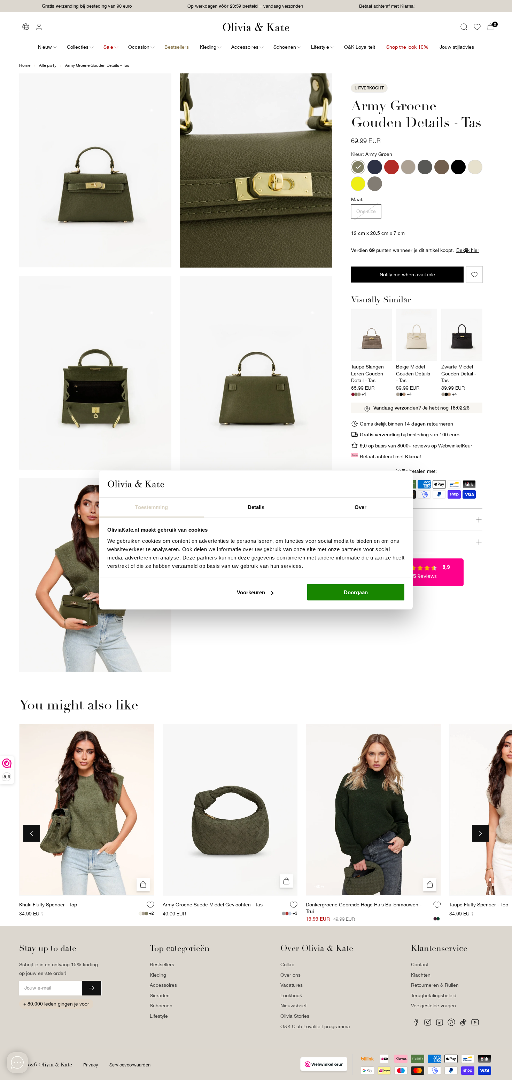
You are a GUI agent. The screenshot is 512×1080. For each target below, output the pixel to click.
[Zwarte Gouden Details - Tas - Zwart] (458, 167)
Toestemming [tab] (151, 507)
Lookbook (291, 995)
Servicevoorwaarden (129, 1064)
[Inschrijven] (91, 988)
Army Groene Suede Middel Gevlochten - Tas (213, 904)
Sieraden (160, 995)
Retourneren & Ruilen (435, 985)
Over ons (290, 975)
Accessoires (163, 985)
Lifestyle (159, 1016)
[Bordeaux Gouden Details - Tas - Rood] (391, 167)
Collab (287, 964)
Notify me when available (407, 274)
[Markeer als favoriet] (474, 275)
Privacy (90, 1064)
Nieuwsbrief (293, 1005)
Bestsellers (162, 964)
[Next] (480, 833)
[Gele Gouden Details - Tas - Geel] (358, 184)
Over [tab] (360, 507)
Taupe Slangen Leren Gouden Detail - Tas (367, 373)
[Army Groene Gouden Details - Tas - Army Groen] (358, 167)
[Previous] (31, 833)
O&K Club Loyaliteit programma (315, 1026)
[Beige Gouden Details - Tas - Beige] (475, 167)
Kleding (158, 975)
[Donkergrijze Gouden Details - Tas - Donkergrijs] (425, 167)
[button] (464, 26)
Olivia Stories (294, 1016)
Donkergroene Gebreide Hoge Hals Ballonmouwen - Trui (363, 908)
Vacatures (291, 985)
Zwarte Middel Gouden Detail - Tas (458, 373)
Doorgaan (356, 592)
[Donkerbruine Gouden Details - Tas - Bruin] (442, 167)
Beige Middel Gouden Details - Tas (413, 373)
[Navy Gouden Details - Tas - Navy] (375, 167)
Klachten (420, 975)
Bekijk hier (467, 250)
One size (366, 211)
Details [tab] (256, 507)
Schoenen (161, 1005)
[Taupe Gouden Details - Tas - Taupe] (408, 167)
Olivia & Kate (55, 1064)
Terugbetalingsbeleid (433, 995)
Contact (419, 964)
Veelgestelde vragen (433, 1005)
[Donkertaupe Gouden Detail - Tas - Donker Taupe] (375, 184)
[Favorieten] (477, 26)
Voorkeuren (251, 592)
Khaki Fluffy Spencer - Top (48, 904)
